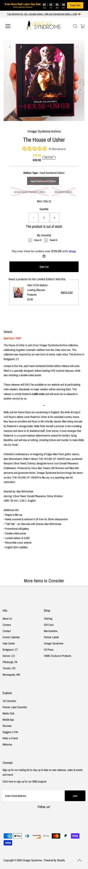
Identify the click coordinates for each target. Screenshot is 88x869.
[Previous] (10, 47)
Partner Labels (51, 637)
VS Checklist (9, 701)
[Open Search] (75, 26)
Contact (7, 631)
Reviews (7, 726)
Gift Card (48, 625)
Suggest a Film (10, 732)
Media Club (8, 713)
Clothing (48, 618)
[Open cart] (83, 26)
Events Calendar (11, 637)
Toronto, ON (9, 668)
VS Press (49, 649)
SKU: (40, 201)
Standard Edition (63, 192)
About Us (7, 618)
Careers (7, 625)
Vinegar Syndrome (53, 643)
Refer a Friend (10, 738)
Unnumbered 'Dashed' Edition (29, 192)
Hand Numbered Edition (43, 181)
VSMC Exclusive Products (57, 656)
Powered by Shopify (54, 860)
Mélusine (7, 744)
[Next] (21, 47)
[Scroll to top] (79, 860)
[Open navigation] (12, 26)
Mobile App (8, 719)
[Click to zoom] (77, 47)
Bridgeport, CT (10, 649)
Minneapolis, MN (11, 675)
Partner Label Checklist (15, 707)
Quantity (44, 209)
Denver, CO (9, 656)
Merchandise (50, 631)
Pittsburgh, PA (10, 662)
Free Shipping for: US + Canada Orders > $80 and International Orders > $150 (42, 13)
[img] (23, 147)
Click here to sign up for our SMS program (25, 781)
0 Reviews (57, 149)
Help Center (9, 643)
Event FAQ (75, 5)
